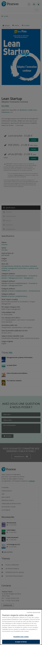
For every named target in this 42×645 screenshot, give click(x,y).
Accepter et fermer (21, 642)
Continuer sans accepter (33, 612)
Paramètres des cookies (21, 637)
